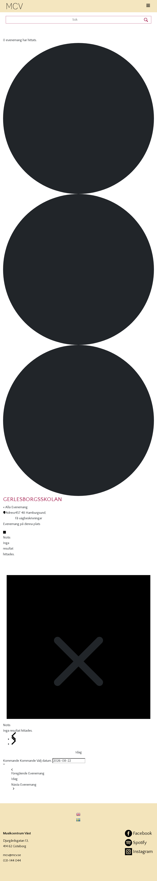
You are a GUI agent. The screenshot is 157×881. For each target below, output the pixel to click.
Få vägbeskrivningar (28, 518)
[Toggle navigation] (148, 5)
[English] (78, 814)
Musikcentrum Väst (15, 5)
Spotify (140, 842)
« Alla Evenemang (15, 507)
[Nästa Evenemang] (13, 741)
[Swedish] (78, 819)
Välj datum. (44, 761)
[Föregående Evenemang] (13, 736)
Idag (78, 752)
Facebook (142, 833)
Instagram (143, 851)
